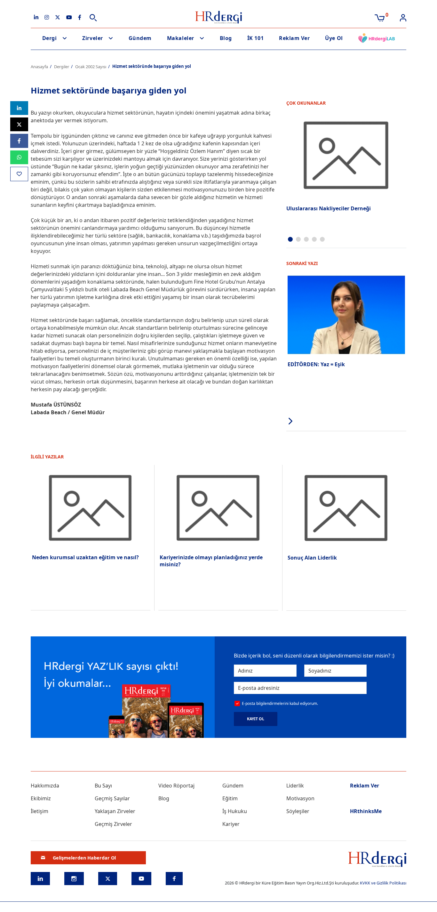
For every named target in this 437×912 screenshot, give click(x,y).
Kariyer (231, 823)
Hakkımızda (45, 785)
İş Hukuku (234, 811)
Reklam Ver (294, 38)
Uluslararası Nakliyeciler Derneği (328, 208)
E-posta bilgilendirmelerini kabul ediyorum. (280, 703)
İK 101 (255, 38)
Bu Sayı (103, 785)
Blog (226, 38)
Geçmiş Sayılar (112, 798)
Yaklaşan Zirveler (115, 811)
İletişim (39, 811)
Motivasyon (300, 798)
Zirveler (92, 38)
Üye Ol (334, 38)
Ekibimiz (41, 798)
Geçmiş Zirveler (113, 823)
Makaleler (180, 38)
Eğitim (230, 798)
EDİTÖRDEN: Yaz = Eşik (316, 364)
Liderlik (295, 785)
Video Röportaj (176, 785)
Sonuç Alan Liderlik (312, 557)
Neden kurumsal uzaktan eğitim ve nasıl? (85, 557)
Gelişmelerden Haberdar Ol (84, 858)
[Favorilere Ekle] (19, 174)
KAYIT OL (255, 719)
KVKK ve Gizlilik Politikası (383, 883)
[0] (380, 17)
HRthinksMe (366, 811)
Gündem (140, 38)
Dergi (49, 38)
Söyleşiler (297, 811)
